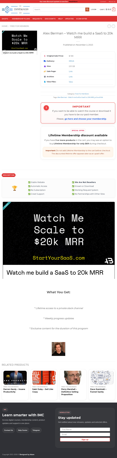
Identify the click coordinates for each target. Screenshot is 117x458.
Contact (103, 1)
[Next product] (109, 26)
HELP (60, 19)
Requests (37, 19)
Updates (69, 19)
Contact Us (8, 430)
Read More (73, 1)
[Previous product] (113, 26)
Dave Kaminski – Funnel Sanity (98, 390)
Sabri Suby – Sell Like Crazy (42, 390)
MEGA (71, 61)
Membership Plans (21, 19)
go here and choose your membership (85, 119)
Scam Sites (81, 19)
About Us (112, 1)
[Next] (115, 385)
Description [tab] (9, 175)
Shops (5, 19)
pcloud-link (99, 97)
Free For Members (19, 26)
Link (70, 71)
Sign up (85, 439)
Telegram (36, 430)
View (71, 82)
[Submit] (87, 9)
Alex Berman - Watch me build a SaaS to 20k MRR (75, 97)
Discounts (50, 19)
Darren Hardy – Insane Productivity (14, 390)
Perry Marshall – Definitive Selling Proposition (69, 392)
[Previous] (2, 385)
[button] (93, 9)
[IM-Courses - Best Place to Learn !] (16, 9)
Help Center (22, 430)
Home (5, 26)
